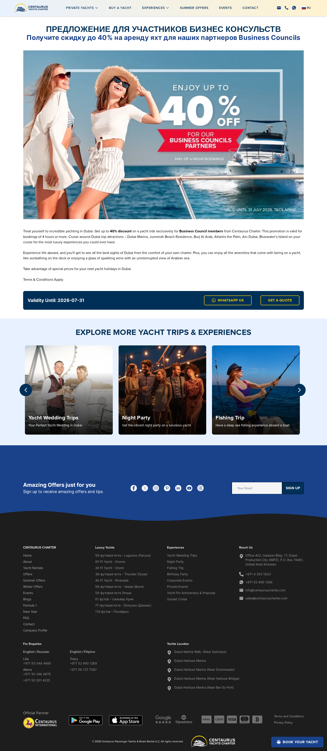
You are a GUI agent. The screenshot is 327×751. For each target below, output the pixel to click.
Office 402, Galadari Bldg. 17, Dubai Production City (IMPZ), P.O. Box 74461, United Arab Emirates (274, 559)
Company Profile (35, 630)
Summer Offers (194, 8)
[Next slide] (299, 390)
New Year (30, 611)
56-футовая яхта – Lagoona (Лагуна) (123, 555)
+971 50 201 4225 (36, 680)
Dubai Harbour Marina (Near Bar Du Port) (204, 687)
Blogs (27, 599)
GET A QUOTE (280, 300)
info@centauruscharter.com (265, 590)
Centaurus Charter (246, 231)
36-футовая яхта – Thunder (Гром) (121, 574)
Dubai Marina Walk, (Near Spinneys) (200, 652)
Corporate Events (179, 580)
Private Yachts (80, 8)
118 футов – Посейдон (112, 611)
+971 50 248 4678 (37, 674)
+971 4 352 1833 (258, 574)
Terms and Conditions (289, 716)
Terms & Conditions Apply (43, 279)
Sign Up (293, 488)
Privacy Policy (283, 722)
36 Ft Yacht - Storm (109, 568)
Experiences (153, 8)
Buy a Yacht (120, 8)
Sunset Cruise (177, 599)
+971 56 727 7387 (83, 669)
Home (27, 555)
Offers (27, 574)
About (27, 561)
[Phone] (286, 8)
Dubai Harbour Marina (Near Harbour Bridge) (206, 678)
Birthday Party (177, 574)
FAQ (26, 618)
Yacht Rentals (33, 568)
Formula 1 (30, 605)
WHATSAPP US (231, 300)
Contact (250, 8)
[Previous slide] (26, 390)
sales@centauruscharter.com (266, 598)
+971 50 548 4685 (37, 663)
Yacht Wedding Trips (53, 417)
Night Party (136, 417)
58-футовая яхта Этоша (113, 593)
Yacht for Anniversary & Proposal (191, 593)
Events (225, 8)
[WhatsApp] (294, 8)
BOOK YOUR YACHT (300, 742)
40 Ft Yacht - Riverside (112, 580)
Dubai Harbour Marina (190, 660)
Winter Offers (32, 586)
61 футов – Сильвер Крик (114, 599)
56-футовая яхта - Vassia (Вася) (119, 586)
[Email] (279, 8)
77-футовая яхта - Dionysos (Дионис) (123, 605)
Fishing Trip (230, 417)
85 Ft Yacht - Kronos (110, 561)
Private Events (177, 586)
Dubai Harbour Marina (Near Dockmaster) (204, 669)
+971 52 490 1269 (258, 582)
